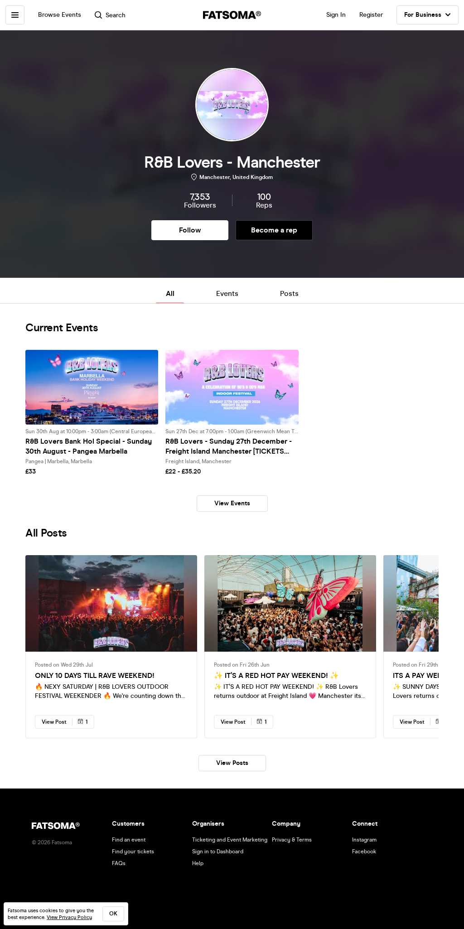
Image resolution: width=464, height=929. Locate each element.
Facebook (364, 851)
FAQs (119, 863)
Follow (190, 230)
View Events (232, 503)
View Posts (232, 763)
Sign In (336, 15)
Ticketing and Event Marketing (229, 840)
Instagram (364, 840)
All (170, 293)
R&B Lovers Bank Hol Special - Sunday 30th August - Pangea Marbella (88, 446)
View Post (54, 722)
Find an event (128, 840)
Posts (289, 293)
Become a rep (274, 230)
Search (116, 15)
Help (197, 863)
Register (371, 15)
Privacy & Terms (292, 840)
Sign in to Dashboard (217, 851)
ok (113, 913)
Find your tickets (133, 851)
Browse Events (59, 15)
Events (227, 293)
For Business (422, 15)
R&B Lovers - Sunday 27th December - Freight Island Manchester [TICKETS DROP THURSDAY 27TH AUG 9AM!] (228, 446)
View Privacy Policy (69, 917)
